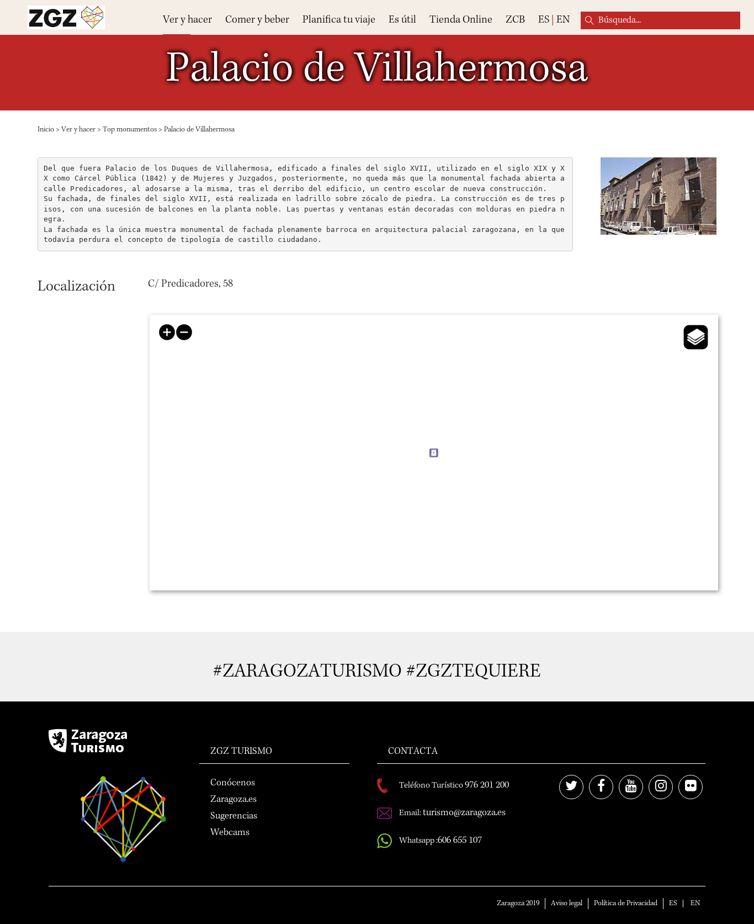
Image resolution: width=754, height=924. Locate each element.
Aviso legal (566, 903)
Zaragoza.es (233, 800)
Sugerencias (233, 816)
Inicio (46, 130)
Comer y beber (257, 20)
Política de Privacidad (625, 903)
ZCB (515, 20)
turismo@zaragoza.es (464, 813)
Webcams (229, 833)
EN (563, 20)
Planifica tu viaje (338, 20)
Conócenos (232, 783)
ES (543, 20)
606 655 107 (460, 841)
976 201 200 (487, 785)
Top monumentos (130, 130)
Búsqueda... (589, 20)
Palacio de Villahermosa (199, 130)
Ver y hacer (187, 20)
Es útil (402, 20)
